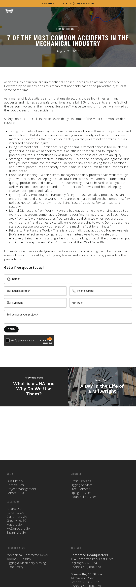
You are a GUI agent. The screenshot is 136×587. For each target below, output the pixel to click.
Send (11, 329)
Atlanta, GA (15, 509)
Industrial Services (83, 497)
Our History (15, 481)
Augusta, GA (15, 513)
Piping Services (81, 493)
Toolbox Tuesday (19, 559)
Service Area (15, 493)
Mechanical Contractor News (27, 555)
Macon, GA (14, 524)
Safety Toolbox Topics (19, 119)
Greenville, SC (16, 521)
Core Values (15, 485)
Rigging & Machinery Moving (26, 563)
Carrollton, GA (17, 517)
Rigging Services (81, 485)
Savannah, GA (16, 532)
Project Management (21, 489)
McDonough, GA (18, 528)
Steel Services (80, 489)
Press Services (80, 481)
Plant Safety (15, 567)
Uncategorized (67, 29)
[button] (129, 11)
